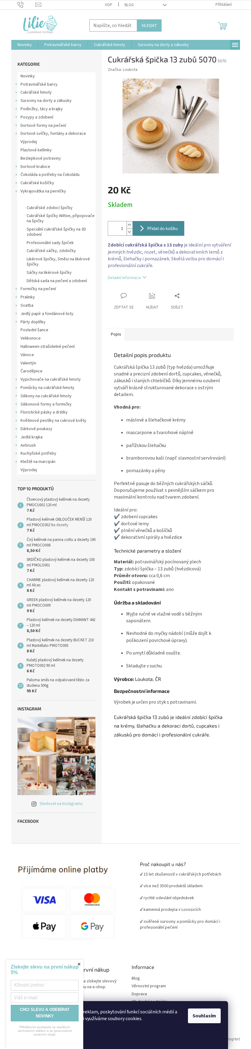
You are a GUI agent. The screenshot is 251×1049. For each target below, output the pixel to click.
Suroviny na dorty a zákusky (46, 101)
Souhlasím (204, 1015)
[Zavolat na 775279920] (26, 4)
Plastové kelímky (36, 150)
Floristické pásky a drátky (44, 412)
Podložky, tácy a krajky (42, 109)
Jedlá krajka (32, 437)
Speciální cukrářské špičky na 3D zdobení (56, 232)
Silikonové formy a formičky (46, 404)
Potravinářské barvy (39, 84)
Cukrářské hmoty (36, 92)
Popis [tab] (116, 334)
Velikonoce (31, 338)
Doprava (139, 994)
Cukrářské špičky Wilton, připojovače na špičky (61, 218)
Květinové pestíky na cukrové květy (53, 421)
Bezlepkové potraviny (41, 158)
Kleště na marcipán (38, 462)
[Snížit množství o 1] (129, 231)
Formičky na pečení (38, 289)
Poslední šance (34, 330)
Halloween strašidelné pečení (48, 347)
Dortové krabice (35, 167)
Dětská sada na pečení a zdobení (57, 281)
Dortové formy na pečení (43, 125)
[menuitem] (24, 45)
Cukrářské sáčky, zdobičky (51, 251)
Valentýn (28, 363)
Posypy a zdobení (37, 117)
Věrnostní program (149, 986)
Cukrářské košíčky (37, 183)
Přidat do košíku (162, 228)
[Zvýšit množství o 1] (129, 224)
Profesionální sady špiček (50, 243)
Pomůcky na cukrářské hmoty (47, 388)
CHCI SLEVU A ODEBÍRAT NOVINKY (44, 1012)
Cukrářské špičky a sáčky (44, 199)
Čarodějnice (32, 371)
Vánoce (27, 355)
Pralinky (28, 297)
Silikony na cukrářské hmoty (46, 396)
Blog (129, 5)
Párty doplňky (33, 322)
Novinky (28, 76)
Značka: (122, 70)
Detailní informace (124, 278)
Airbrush (28, 445)
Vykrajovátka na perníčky (43, 191)
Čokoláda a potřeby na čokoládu (50, 175)
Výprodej (29, 142)
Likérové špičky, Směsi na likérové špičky (58, 261)
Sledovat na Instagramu (61, 804)
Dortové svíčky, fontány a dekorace (53, 133)
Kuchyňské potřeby (38, 453)
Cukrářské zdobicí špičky (50, 208)
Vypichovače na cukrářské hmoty (51, 379)
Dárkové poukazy (36, 429)
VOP (108, 5)
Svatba (27, 305)
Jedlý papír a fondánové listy (47, 314)
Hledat (149, 25)
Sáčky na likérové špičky (49, 273)
